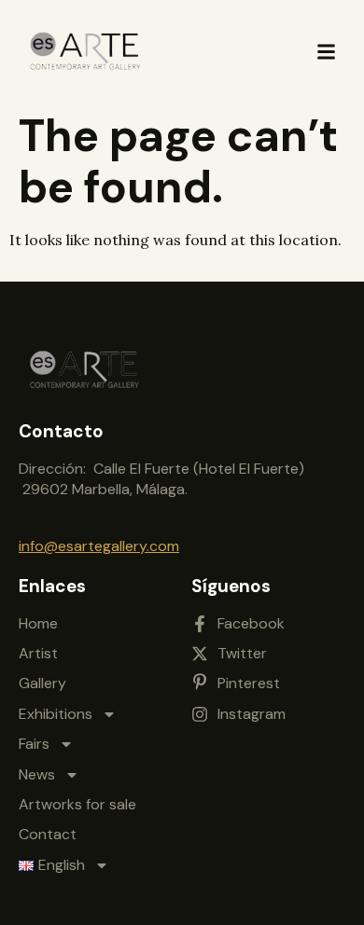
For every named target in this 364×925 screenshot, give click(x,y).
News (37, 774)
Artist (38, 653)
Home (38, 623)
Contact (48, 834)
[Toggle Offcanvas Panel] (326, 52)
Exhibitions (55, 714)
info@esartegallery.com (99, 546)
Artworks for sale (77, 804)
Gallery (42, 683)
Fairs (34, 743)
